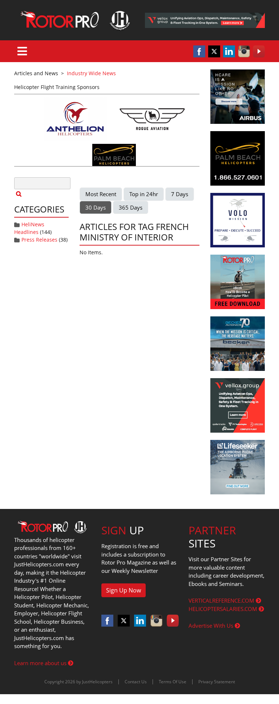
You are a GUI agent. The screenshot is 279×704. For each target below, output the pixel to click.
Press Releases (39, 239)
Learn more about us (41, 663)
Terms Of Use (172, 682)
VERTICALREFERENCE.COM (222, 600)
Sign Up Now (123, 590)
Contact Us (136, 682)
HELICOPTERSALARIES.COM (224, 608)
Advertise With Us (212, 625)
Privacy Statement (216, 682)
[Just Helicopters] (74, 20)
